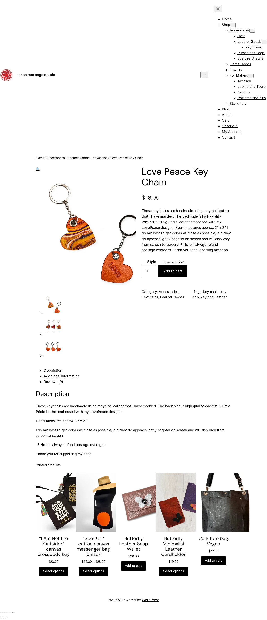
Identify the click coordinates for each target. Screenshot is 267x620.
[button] (38, 169)
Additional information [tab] (62, 376)
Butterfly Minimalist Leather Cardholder (173, 546)
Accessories (56, 158)
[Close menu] (218, 9)
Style (151, 262)
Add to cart (172, 271)
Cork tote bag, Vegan (213, 541)
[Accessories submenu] (252, 31)
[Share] (9, 612)
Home (40, 158)
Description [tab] (53, 370)
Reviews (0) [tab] (53, 382)
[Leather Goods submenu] (264, 42)
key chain (211, 292)
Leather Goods (79, 158)
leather (221, 297)
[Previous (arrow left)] (1, 618)
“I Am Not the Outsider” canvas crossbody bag (54, 546)
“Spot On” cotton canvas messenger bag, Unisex (94, 546)
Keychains (100, 158)
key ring (207, 297)
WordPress (150, 600)
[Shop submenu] (233, 25)
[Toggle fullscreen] (5, 612)
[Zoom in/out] (1, 612)
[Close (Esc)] (13, 612)
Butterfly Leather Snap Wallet (133, 544)
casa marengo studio (36, 75)
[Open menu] (204, 75)
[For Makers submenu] (251, 76)
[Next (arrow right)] (5, 618)
